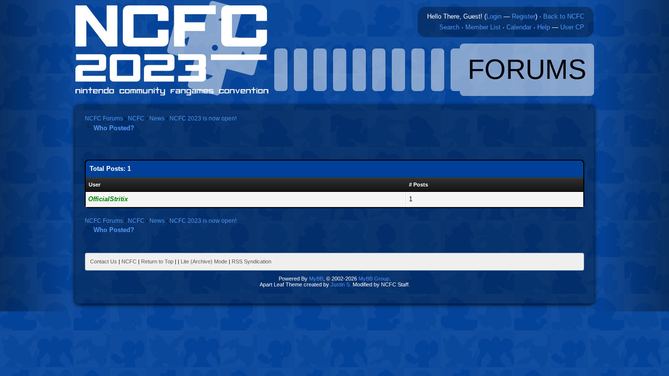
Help (543, 27)
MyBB (316, 279)
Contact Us (103, 261)
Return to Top (157, 261)
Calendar (518, 27)
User (94, 185)
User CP (572, 27)
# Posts (418, 185)
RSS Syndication (251, 261)
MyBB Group (373, 279)
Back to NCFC (563, 16)
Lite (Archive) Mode (204, 261)
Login (494, 16)
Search (449, 27)
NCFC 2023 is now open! (203, 118)
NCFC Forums (104, 118)
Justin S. (341, 284)
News (157, 118)
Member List (483, 27)
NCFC (136, 118)
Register (523, 16)
